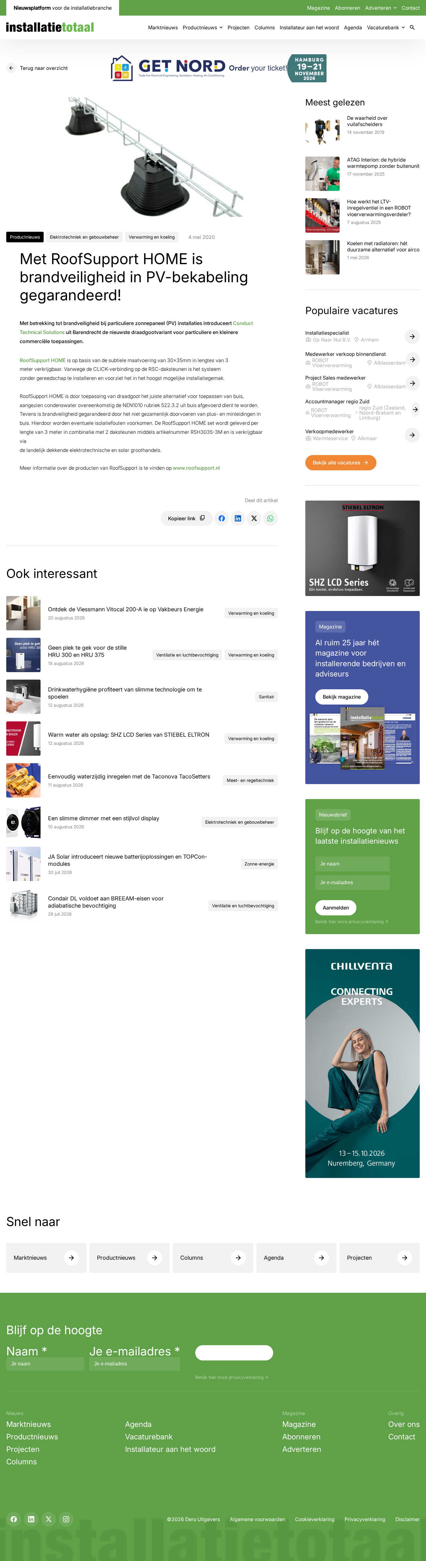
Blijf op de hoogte (54, 1330)
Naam (26, 1351)
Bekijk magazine (342, 697)
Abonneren (347, 8)
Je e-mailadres (134, 1351)
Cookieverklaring (315, 1519)
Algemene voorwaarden (257, 1519)
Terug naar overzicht (44, 68)
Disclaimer (407, 1519)
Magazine (318, 8)
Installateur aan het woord (309, 27)
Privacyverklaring (365, 1519)
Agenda (353, 27)
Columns (264, 27)
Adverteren (301, 1449)
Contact (411, 8)
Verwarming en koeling (152, 237)
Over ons (404, 1424)
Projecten (238, 27)
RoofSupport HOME (43, 360)
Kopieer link (182, 518)
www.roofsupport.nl (196, 468)
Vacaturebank (383, 27)
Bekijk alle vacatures (336, 462)
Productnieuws (200, 27)
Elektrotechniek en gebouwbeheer (84, 237)
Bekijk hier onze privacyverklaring (349, 921)
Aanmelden (336, 907)
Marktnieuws (163, 27)
